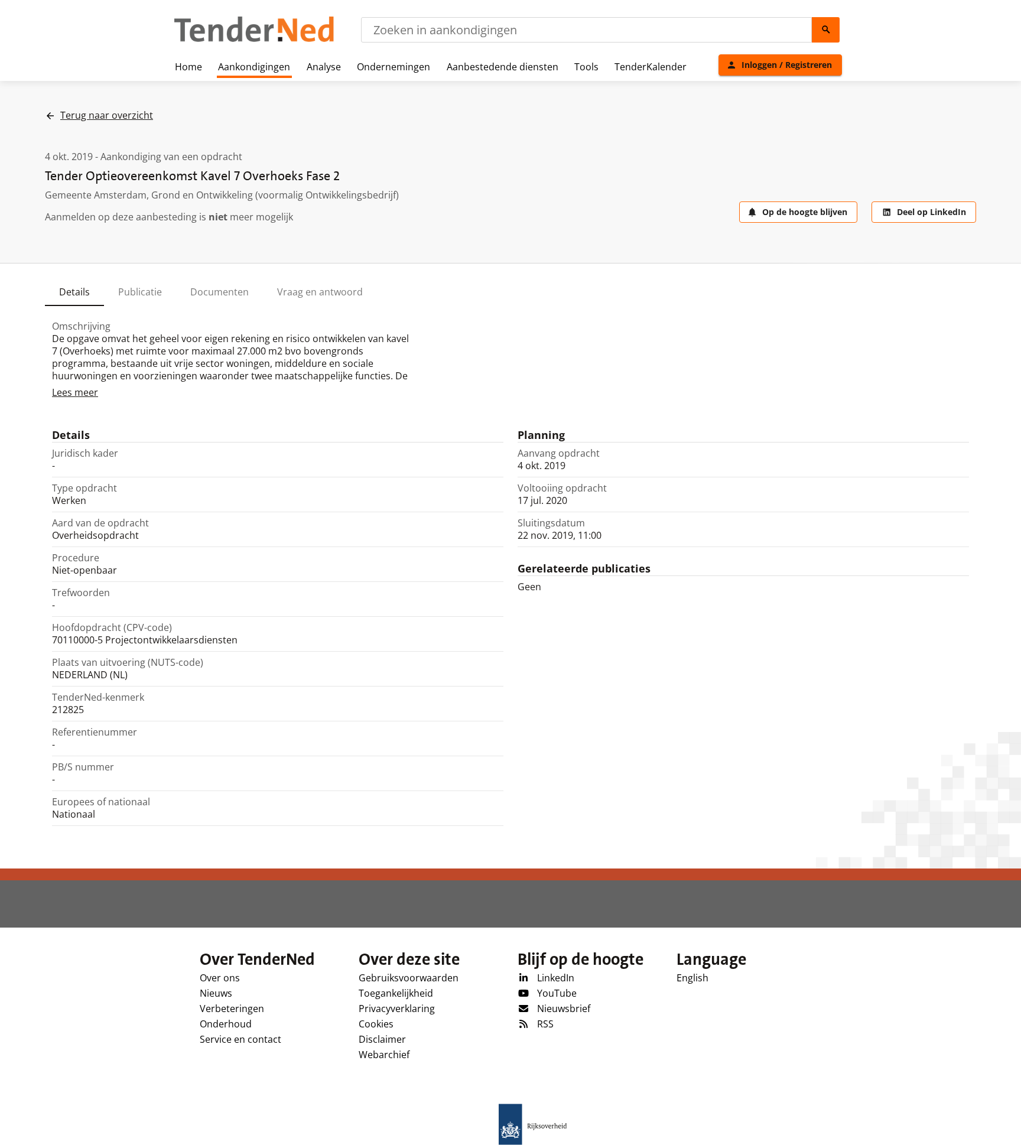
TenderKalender (650, 66)
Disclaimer (382, 1039)
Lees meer (75, 392)
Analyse (324, 66)
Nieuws (216, 993)
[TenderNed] (254, 40)
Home (188, 66)
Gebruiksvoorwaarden (409, 977)
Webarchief (384, 1054)
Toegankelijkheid (396, 993)
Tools (586, 66)
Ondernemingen (393, 66)
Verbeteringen (232, 1008)
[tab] (74, 292)
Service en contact (240, 1039)
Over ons (220, 977)
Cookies (376, 1023)
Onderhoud (226, 1023)
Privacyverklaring (397, 1008)
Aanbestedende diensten (502, 66)
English (692, 977)
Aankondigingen (254, 66)
